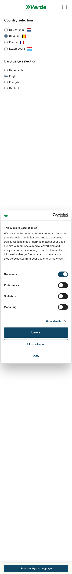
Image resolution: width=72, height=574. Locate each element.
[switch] (63, 285)
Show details (53, 321)
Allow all (36, 332)
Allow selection (36, 344)
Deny (36, 355)
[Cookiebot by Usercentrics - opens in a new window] (52, 215)
